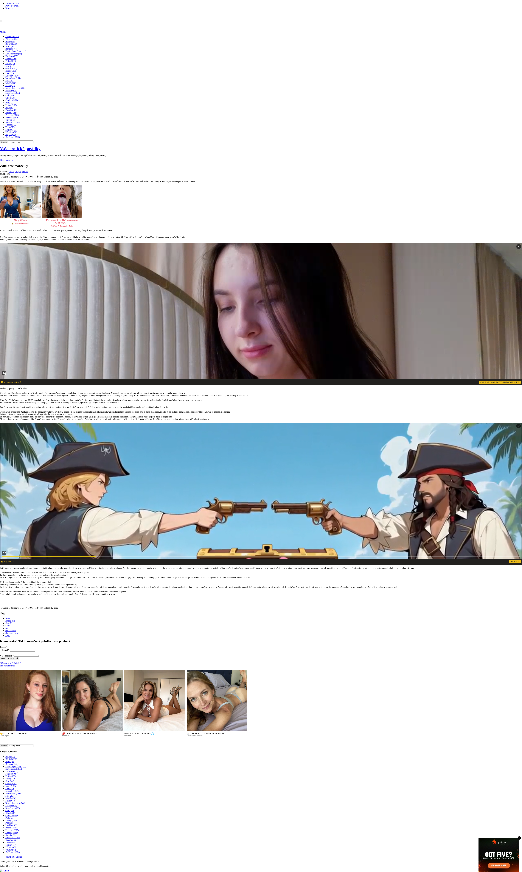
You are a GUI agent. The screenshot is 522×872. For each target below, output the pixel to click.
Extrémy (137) (11, 56)
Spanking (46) (11, 117)
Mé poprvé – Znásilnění (10, 663)
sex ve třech (10, 630)
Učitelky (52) (11, 132)
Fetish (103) (10, 61)
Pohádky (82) (11, 110)
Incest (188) (10, 71)
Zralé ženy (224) (12, 137)
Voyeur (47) (10, 134)
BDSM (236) (11, 44)
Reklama (9, 8)
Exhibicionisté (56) (13, 54)
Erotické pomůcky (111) (15, 51)
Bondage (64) (11, 49)
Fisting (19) (10, 63)
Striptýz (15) (10, 120)
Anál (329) (10, 41)
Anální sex (10, 621)
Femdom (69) (11, 58)
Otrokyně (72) (11, 100)
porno (7, 626)
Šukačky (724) (11, 125)
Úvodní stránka (12, 3)
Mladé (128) (10, 83)
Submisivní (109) (12, 122)
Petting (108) (11, 105)
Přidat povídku (11, 39)
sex (6, 628)
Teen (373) (10, 127)
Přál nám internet (7, 666)
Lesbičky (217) (11, 76)
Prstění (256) (10, 112)
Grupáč (18, 171)
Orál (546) (9, 95)
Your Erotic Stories (13, 857)
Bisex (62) (9, 46)
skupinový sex (11, 633)
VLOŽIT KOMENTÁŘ (9, 658)
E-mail (5, 650)
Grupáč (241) (11, 68)
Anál (11, 171)
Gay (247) (9, 66)
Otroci (25, 171)
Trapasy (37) (10, 129)
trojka (7, 635)
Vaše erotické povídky (20, 148)
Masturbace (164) (13, 78)
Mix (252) (9, 80)
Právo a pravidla (12, 6)
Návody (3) (10, 85)
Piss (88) (9, 107)
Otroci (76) (10, 98)
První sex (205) (12, 115)
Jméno (3, 647)
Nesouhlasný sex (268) (15, 88)
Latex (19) (9, 73)
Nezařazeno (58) (12, 93)
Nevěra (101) (11, 90)
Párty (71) (9, 103)
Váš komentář (7, 656)
